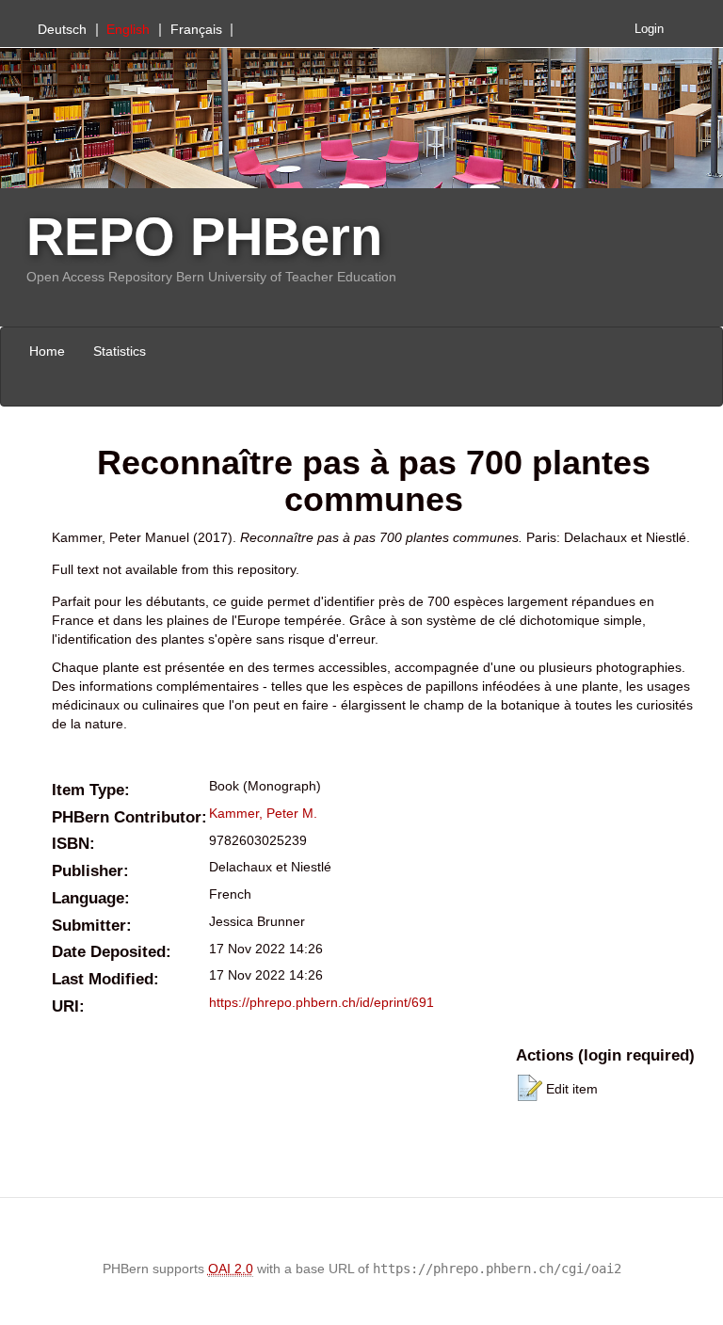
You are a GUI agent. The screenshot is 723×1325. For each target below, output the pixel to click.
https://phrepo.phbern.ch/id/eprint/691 (321, 1002)
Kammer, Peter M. (263, 813)
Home (47, 351)
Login (649, 29)
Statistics (119, 351)
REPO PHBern (204, 236)
